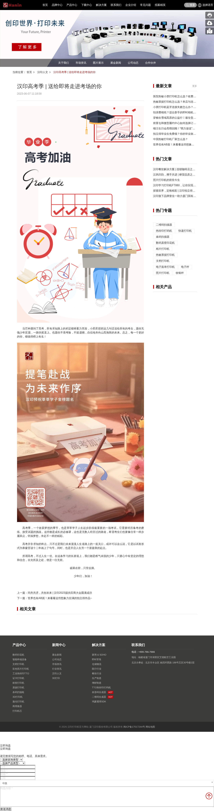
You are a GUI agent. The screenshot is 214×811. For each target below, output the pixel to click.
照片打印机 (162, 272)
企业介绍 (130, 5)
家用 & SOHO (99, 654)
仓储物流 (96, 664)
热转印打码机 (164, 230)
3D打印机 (18, 697)
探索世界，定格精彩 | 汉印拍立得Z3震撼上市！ (181, 190)
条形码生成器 (102, 692)
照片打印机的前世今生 (166, 180)
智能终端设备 (20, 659)
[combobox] (107, 783)
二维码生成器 (102, 697)
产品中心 (72, 5)
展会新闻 (115, 62)
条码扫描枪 (18, 692)
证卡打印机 (18, 678)
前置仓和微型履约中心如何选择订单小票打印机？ (182, 123)
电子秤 (185, 266)
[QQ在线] (209, 31)
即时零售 (96, 659)
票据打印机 (18, 687)
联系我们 (116, 5)
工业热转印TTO (21, 673)
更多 (194, 86)
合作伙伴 (150, 62)
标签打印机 (18, 682)
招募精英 (160, 5)
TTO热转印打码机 (101, 687)
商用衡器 (17, 706)
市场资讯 (81, 62)
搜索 (192, 5)
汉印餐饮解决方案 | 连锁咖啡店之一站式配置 (179, 169)
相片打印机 (162, 248)
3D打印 (56, 678)
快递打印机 (185, 230)
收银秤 (180, 272)
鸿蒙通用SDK (99, 701)
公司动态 (133, 62)
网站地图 (150, 726)
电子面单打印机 (165, 266)
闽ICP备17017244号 (134, 726)
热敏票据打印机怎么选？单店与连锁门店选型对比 (182, 101)
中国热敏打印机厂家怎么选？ (170, 139)
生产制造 (96, 678)
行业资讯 (57, 668)
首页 (45, 5)
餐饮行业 (96, 673)
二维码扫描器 (164, 224)
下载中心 (86, 5)
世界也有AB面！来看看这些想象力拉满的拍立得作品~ (60, 598)
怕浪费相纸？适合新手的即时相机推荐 (176, 112)
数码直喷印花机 (165, 242)
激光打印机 (18, 701)
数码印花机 (18, 654)
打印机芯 (17, 711)
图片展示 (98, 62)
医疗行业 (96, 668)
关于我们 (63, 62)
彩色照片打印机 (21, 668)
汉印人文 (42, 72)
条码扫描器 (162, 236)
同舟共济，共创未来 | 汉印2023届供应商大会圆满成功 (60, 592)
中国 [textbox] (4, 783)
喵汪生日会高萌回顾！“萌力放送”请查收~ (177, 128)
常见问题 (145, 5)
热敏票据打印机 (165, 254)
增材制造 (96, 682)
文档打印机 (162, 260)
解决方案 (101, 5)
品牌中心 (57, 5)
